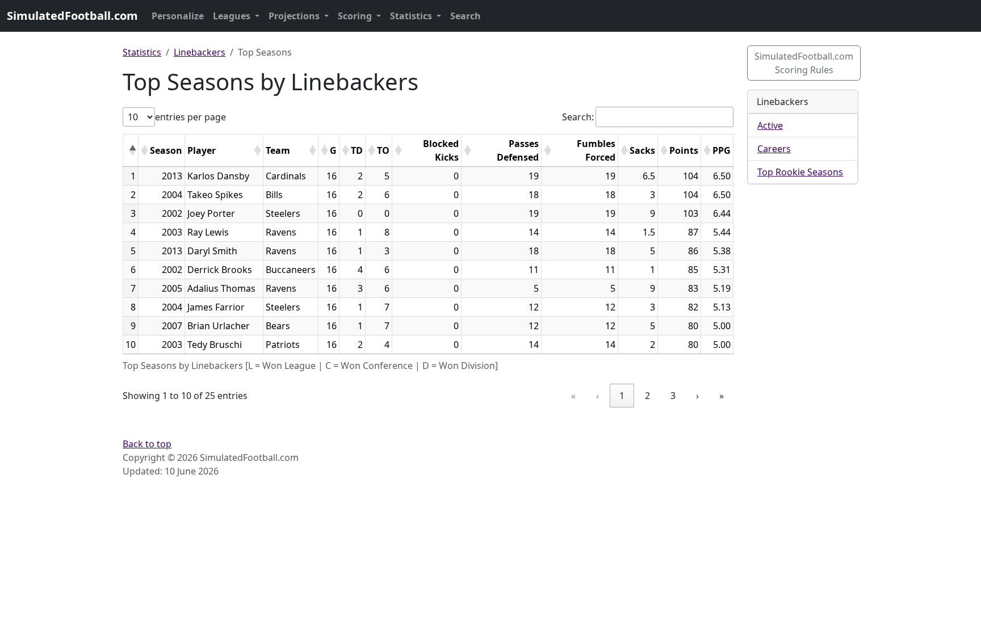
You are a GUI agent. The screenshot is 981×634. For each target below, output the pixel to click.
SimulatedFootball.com (72, 15)
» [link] (721, 395)
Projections (295, 16)
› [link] (697, 395)
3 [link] (673, 395)
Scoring (356, 16)
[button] (132, 150)
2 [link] (647, 395)
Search (465, 16)
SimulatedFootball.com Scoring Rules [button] (803, 63)
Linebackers (199, 52)
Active (770, 125)
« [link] (573, 395)
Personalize (178, 16)
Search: (578, 117)
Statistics (412, 16)
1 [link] (621, 395)
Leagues (233, 16)
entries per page (190, 117)
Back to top (147, 444)
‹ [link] (597, 395)
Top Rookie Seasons (800, 172)
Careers (774, 148)
